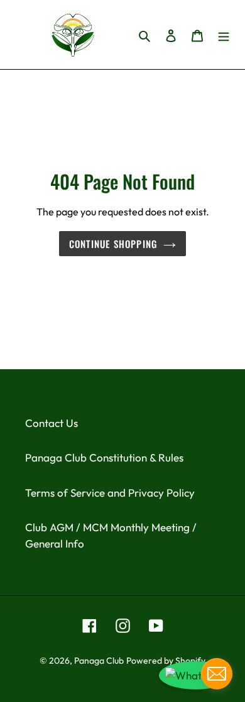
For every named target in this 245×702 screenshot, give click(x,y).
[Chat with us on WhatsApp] (195, 675)
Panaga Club (99, 660)
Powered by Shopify (165, 660)
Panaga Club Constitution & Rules (104, 457)
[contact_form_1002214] (216, 673)
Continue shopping (113, 244)
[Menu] (223, 34)
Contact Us (51, 422)
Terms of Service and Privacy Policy (110, 492)
